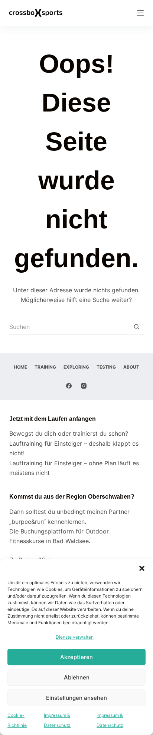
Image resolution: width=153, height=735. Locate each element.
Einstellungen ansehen (76, 697)
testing (106, 367)
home (20, 367)
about (131, 367)
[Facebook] (69, 386)
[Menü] (140, 13)
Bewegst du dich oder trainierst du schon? (68, 433)
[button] (142, 568)
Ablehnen (76, 677)
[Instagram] (84, 386)
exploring (76, 367)
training (45, 367)
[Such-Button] (136, 327)
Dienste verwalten (75, 637)
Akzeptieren (76, 657)
